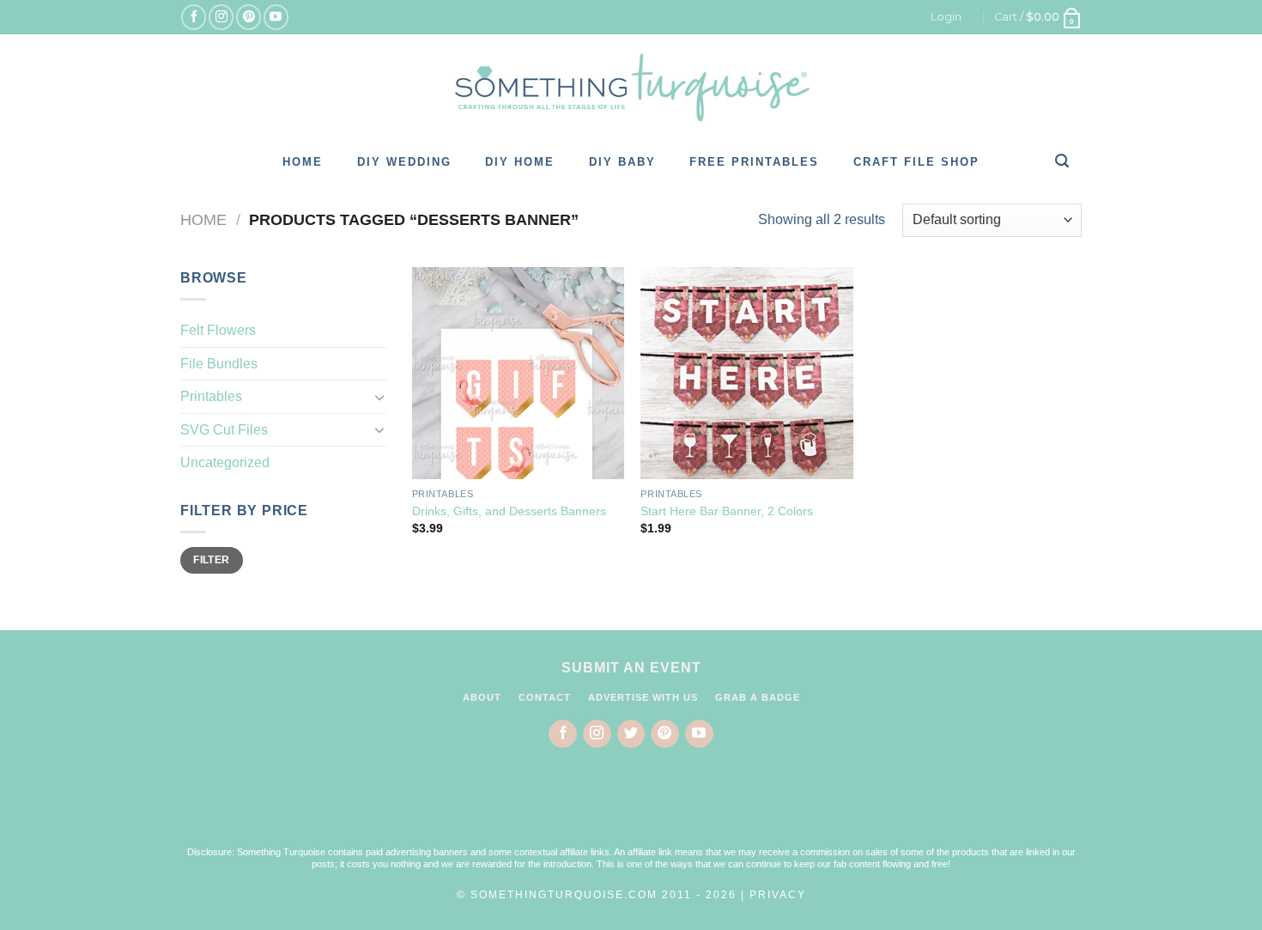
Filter (211, 560)
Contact (545, 697)
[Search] (1063, 160)
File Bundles (219, 363)
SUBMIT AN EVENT (631, 667)
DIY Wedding (404, 161)
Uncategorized (225, 462)
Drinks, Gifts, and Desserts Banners (509, 511)
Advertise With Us (643, 697)
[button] (631, 808)
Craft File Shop (916, 161)
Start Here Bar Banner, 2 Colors (726, 511)
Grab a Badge (757, 697)
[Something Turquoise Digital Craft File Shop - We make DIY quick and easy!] (631, 87)
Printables (211, 396)
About (482, 697)
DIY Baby (622, 161)
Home (302, 161)
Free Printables (754, 161)
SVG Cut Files (224, 429)
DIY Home (520, 161)
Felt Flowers (218, 330)
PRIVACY (777, 895)
